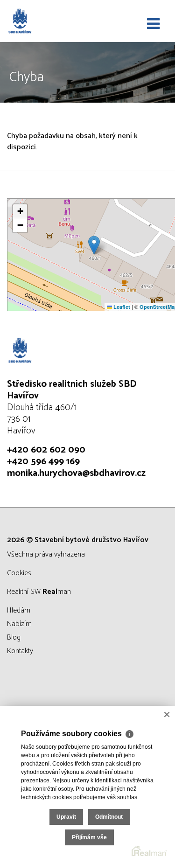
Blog (14, 637)
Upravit (66, 817)
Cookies (19, 573)
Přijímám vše (89, 837)
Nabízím (19, 624)
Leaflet (121, 306)
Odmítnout (109, 817)
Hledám (18, 610)
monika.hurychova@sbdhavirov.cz (76, 473)
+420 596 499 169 (43, 461)
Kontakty (20, 651)
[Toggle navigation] (153, 24)
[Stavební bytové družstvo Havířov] (53, 21)
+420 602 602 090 (46, 450)
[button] (94, 245)
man (56, 591)
